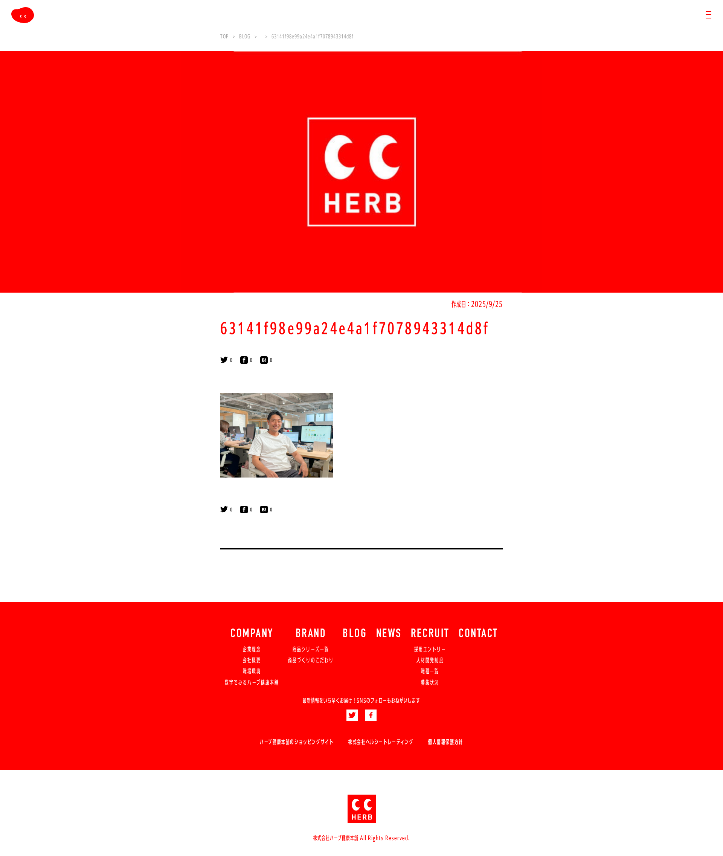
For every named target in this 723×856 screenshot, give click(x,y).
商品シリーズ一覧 (311, 649)
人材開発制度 (430, 660)
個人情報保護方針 (445, 742)
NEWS (389, 634)
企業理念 (252, 649)
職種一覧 (430, 671)
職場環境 (252, 671)
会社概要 (252, 660)
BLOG (355, 634)
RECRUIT (430, 634)
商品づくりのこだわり (311, 660)
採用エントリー (430, 649)
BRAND (311, 634)
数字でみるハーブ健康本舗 (252, 682)
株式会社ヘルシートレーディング (380, 742)
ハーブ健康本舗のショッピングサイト (297, 742)
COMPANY (251, 634)
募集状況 (430, 682)
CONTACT (478, 634)
